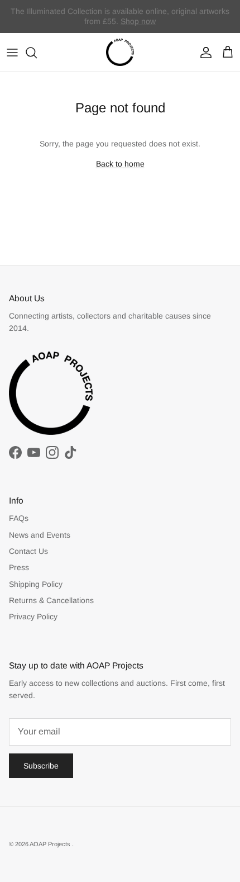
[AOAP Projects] (120, 53)
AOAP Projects (51, 844)
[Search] (37, 52)
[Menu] (12, 52)
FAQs (18, 518)
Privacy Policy (33, 616)
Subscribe (41, 765)
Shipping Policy (36, 584)
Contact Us (28, 551)
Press (19, 567)
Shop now (138, 21)
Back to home (120, 163)
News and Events (39, 534)
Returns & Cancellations (51, 600)
